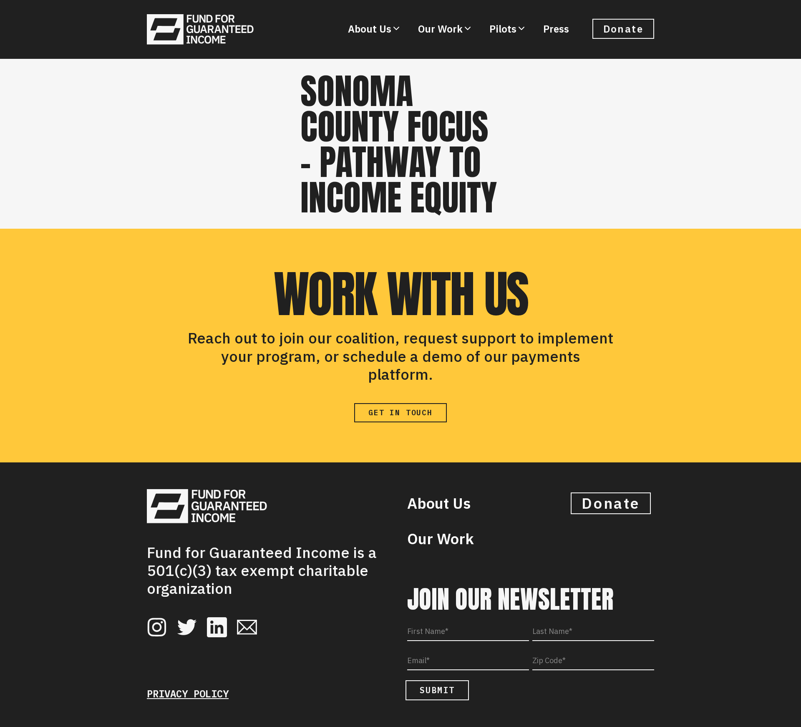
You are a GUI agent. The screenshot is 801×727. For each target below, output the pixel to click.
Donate (623, 28)
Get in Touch (400, 412)
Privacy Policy (188, 693)
